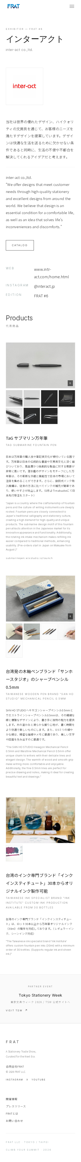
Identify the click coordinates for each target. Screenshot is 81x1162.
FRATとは (12, 1113)
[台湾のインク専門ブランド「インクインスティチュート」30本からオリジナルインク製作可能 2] (14, 853)
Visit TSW (14, 1010)
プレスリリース (16, 1106)
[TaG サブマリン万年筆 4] (49, 398)
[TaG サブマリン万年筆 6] (14, 416)
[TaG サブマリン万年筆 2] (14, 398)
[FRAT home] (13, 6)
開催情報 (11, 1099)
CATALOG (20, 245)
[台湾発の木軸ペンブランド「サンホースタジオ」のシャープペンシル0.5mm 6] (14, 649)
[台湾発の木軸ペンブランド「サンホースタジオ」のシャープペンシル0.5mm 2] (14, 631)
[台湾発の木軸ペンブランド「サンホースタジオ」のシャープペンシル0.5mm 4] (49, 631)
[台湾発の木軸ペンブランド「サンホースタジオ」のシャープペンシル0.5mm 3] (31, 631)
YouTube (39, 1079)
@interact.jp (44, 286)
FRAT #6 (41, 295)
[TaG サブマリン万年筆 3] (31, 398)
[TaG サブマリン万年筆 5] (67, 398)
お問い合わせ (14, 1121)
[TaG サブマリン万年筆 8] (49, 416)
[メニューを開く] (72, 6)
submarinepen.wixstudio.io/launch (29, 558)
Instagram (14, 1079)
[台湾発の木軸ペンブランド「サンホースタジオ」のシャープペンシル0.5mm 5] (67, 631)
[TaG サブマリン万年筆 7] (31, 416)
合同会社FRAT (15, 1066)
